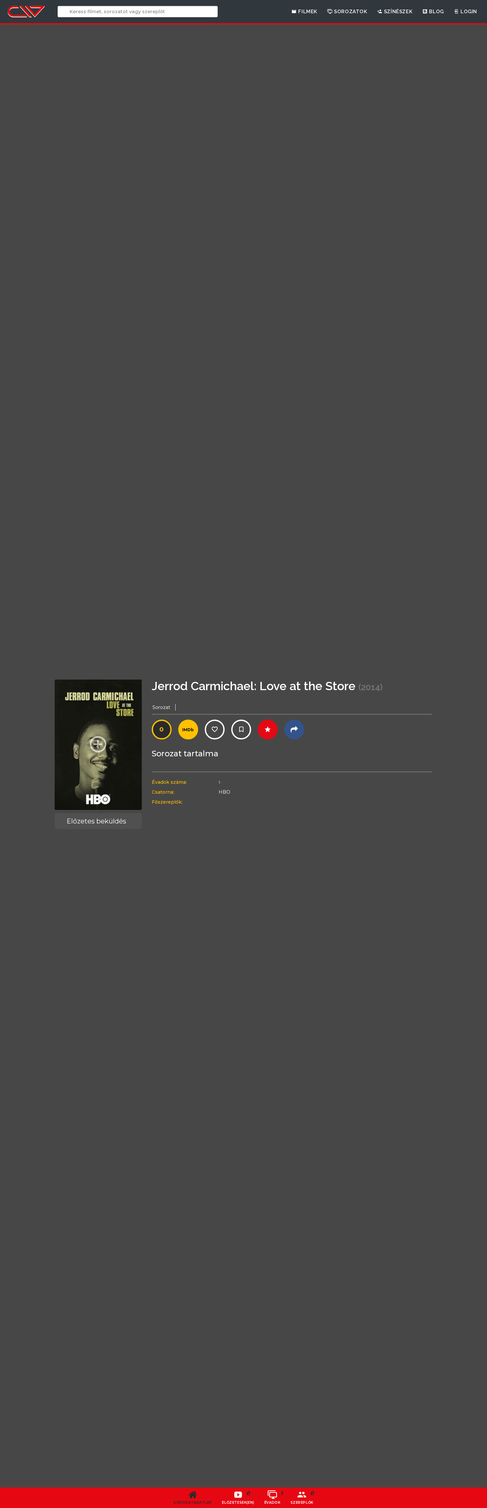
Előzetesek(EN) (238, 1497)
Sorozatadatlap (193, 1502)
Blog (436, 12)
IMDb (188, 729)
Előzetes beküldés (96, 821)
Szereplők (302, 1497)
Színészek (397, 12)
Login (468, 12)
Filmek (307, 12)
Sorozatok (350, 12)
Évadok (273, 1497)
